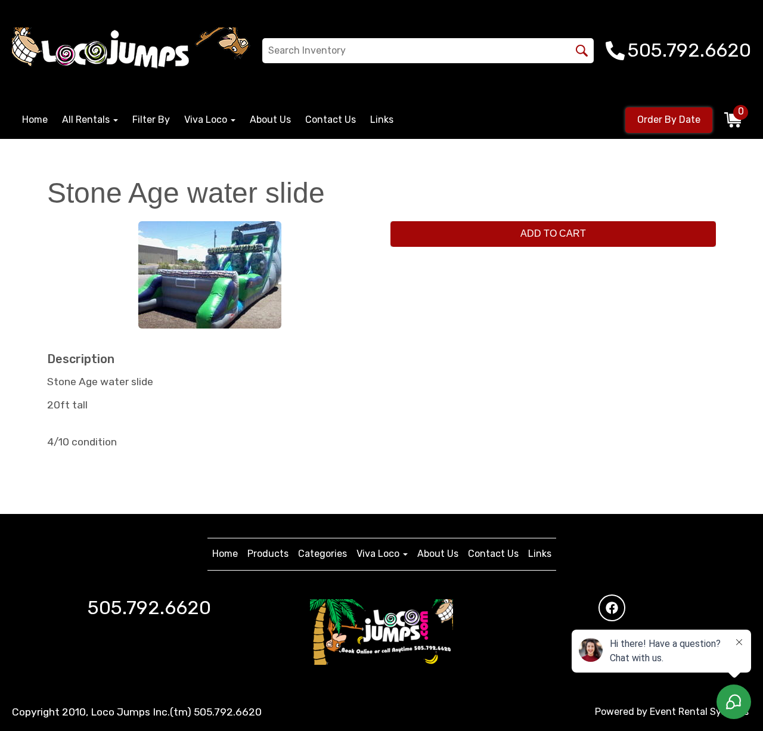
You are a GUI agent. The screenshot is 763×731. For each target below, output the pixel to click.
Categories (322, 553)
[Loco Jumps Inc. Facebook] (611, 607)
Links (381, 119)
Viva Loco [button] (206, 119)
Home (35, 119)
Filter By (151, 119)
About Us (270, 119)
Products (268, 553)
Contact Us (330, 119)
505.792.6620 (149, 607)
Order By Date (668, 119)
